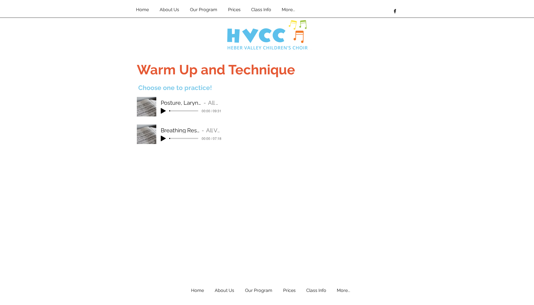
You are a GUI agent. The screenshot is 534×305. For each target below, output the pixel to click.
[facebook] (395, 11)
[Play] (163, 111)
